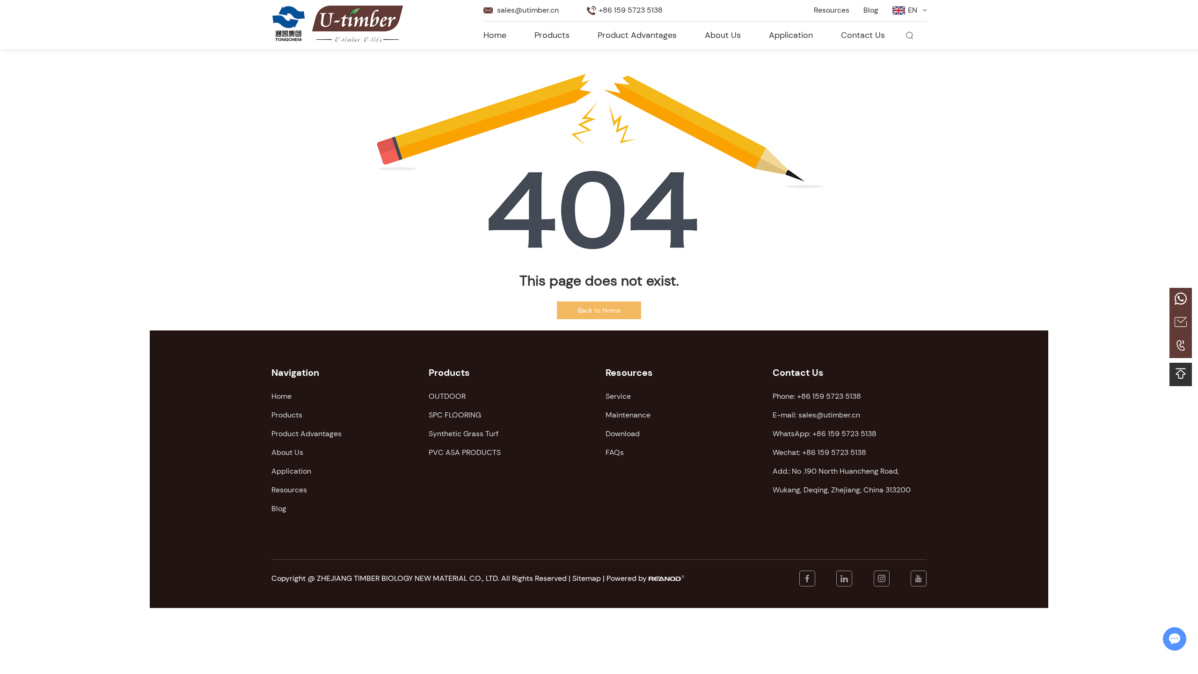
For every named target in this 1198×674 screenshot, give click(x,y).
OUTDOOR (447, 396)
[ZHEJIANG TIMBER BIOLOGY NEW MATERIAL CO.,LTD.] (288, 24)
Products (552, 35)
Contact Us (863, 35)
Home (494, 35)
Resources (831, 10)
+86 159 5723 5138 (844, 434)
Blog (870, 10)
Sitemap (586, 578)
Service (618, 396)
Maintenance (628, 415)
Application (791, 35)
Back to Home (599, 310)
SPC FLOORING (455, 415)
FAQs (615, 452)
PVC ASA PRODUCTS (465, 452)
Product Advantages (637, 35)
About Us (723, 35)
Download (623, 434)
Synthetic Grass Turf (463, 434)
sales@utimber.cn (528, 10)
